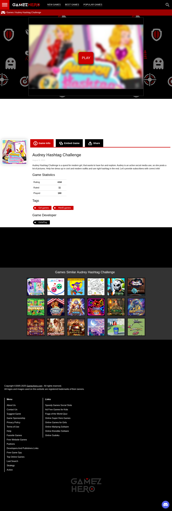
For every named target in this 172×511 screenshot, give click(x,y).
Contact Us (12, 409)
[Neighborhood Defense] (36, 307)
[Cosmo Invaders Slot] (96, 307)
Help (9, 431)
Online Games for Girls (56, 422)
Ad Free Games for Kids (56, 409)
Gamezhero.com (34, 386)
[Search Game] (167, 5)
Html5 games (64, 208)
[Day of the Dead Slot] (36, 327)
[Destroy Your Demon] (96, 327)
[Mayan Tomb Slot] (116, 307)
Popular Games (92, 4)
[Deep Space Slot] (136, 307)
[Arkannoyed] (136, 327)
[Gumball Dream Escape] (136, 287)
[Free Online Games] (3, 12)
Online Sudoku (52, 435)
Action (10, 470)
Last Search (12, 461)
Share (96, 143)
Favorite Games (14, 435)
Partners (11, 444)
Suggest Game (14, 414)
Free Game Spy (14, 452)
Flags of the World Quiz (56, 414)
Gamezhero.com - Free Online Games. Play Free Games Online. (26, 4)
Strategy (11, 465)
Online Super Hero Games (57, 418)
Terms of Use (13, 427)
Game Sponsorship (16, 418)
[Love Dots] (56, 287)
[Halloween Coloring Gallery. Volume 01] (76, 287)
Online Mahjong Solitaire (57, 427)
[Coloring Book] (96, 287)
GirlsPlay (42, 222)
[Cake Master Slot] (56, 327)
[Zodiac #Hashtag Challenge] (36, 287)
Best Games (72, 4)
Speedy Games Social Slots (58, 405)
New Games (54, 4)
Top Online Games (15, 457)
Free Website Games (17, 440)
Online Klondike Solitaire (57, 431)
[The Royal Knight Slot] (76, 327)
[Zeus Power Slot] (76, 307)
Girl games (43, 208)
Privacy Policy (13, 422)
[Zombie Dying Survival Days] (116, 287)
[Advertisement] (86, 119)
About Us (11, 405)
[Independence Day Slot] (56, 307)
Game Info (44, 143)
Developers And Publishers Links (22, 448)
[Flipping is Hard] (116, 327)
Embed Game (72, 143)
